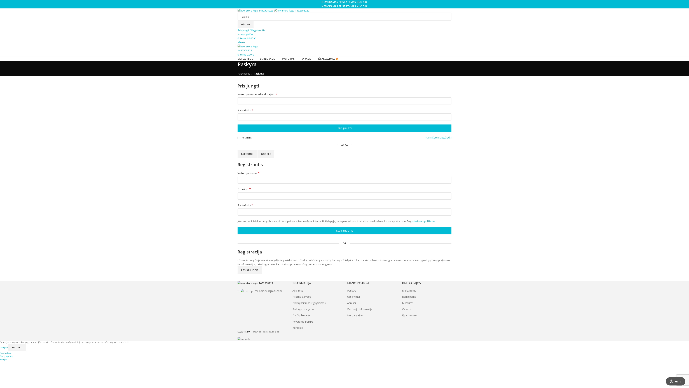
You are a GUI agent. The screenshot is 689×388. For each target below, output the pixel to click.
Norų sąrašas (355, 315)
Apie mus (297, 290)
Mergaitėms (409, 290)
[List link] (262, 287)
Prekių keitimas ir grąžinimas (309, 303)
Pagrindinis (244, 73)
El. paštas (244, 189)
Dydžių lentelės (301, 315)
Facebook (247, 154)
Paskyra (351, 290)
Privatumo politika (302, 321)
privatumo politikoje (423, 221)
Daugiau (4, 347)
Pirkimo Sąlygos (301, 296)
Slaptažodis (245, 110)
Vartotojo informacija (359, 309)
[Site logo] (256, 10)
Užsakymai (353, 296)
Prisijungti (345, 128)
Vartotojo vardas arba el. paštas (257, 94)
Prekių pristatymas (303, 309)
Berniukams (409, 296)
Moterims (407, 303)
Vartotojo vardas (248, 173)
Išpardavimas (410, 315)
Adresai (351, 303)
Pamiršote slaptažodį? (438, 137)
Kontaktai (298, 327)
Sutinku (17, 347)
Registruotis (344, 230)
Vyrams (406, 309)
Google (266, 154)
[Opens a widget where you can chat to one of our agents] (675, 381)
